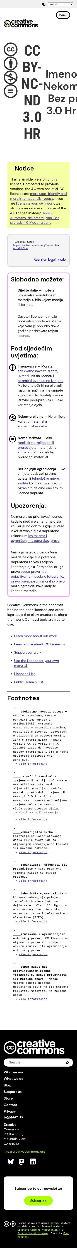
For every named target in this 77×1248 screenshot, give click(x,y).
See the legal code (50, 260)
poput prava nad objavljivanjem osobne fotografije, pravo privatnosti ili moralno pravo (38, 576)
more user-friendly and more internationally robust (38, 196)
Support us (13, 1092)
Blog (7, 1085)
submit (67, 1062)
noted (54, 1223)
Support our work (28, 652)
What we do (13, 1078)
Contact (10, 1105)
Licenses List (24, 674)
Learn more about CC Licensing (40, 644)
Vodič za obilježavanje (38, 812)
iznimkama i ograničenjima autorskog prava (35, 538)
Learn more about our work (35, 636)
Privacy (10, 1111)
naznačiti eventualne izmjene (40, 380)
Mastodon (22, 1162)
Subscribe (38, 1201)
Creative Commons (21, 23)
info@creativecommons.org (24, 1152)
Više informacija (33, 764)
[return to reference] (17, 711)
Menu (63, 15)
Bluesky (11, 1162)
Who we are (13, 1072)
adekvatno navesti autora (37, 371)
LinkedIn (33, 1162)
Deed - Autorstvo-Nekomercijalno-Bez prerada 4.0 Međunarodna (34, 218)
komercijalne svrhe (32, 426)
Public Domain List (28, 682)
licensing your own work (35, 203)
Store (8, 1098)
